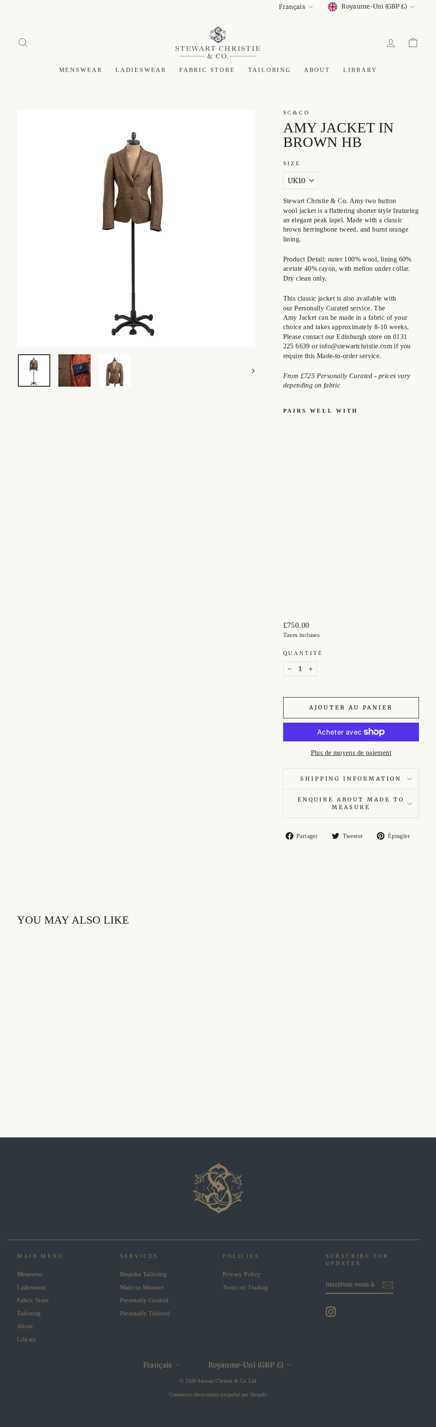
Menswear (81, 70)
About (317, 70)
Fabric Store (207, 70)
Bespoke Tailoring (143, 1274)
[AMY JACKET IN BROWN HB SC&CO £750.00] (296, 506)
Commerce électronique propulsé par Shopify (218, 1395)
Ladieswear (140, 70)
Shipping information (351, 778)
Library (360, 70)
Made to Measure (142, 1287)
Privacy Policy (242, 1274)
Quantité (303, 653)
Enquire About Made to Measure (351, 803)
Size (292, 164)
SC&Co (296, 113)
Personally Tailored (145, 1313)
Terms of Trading (245, 1287)
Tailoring (269, 70)
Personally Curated (144, 1300)
